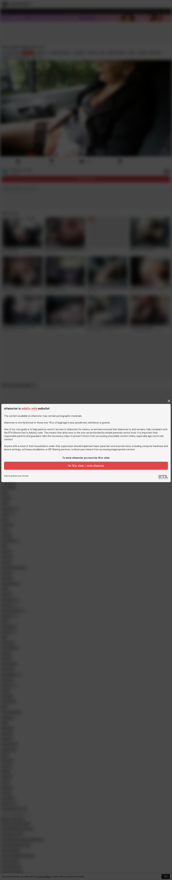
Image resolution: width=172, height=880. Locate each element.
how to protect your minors (16, 476)
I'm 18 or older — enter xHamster (86, 465)
